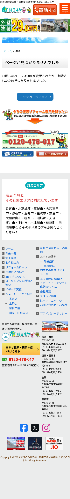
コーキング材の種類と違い (19, 283)
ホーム (9, 248)
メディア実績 (13, 289)
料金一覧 (10, 253)
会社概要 (45, 291)
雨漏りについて (14, 272)
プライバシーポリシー (53, 313)
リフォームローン (16, 267)
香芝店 (13, 299)
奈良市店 (14, 308)
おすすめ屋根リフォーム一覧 (53, 272)
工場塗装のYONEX (51, 279)
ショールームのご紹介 (19, 294)
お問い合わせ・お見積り (53, 307)
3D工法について (15, 277)
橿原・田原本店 (18, 313)
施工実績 (10, 258)
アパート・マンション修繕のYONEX (53, 285)
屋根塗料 (49, 266)
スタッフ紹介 (48, 296)
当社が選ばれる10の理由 (54, 250)
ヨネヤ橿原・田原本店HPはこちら (19, 349)
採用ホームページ (51, 301)
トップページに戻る (34, 96)
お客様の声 (12, 263)
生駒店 (13, 303)
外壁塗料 (49, 261)
